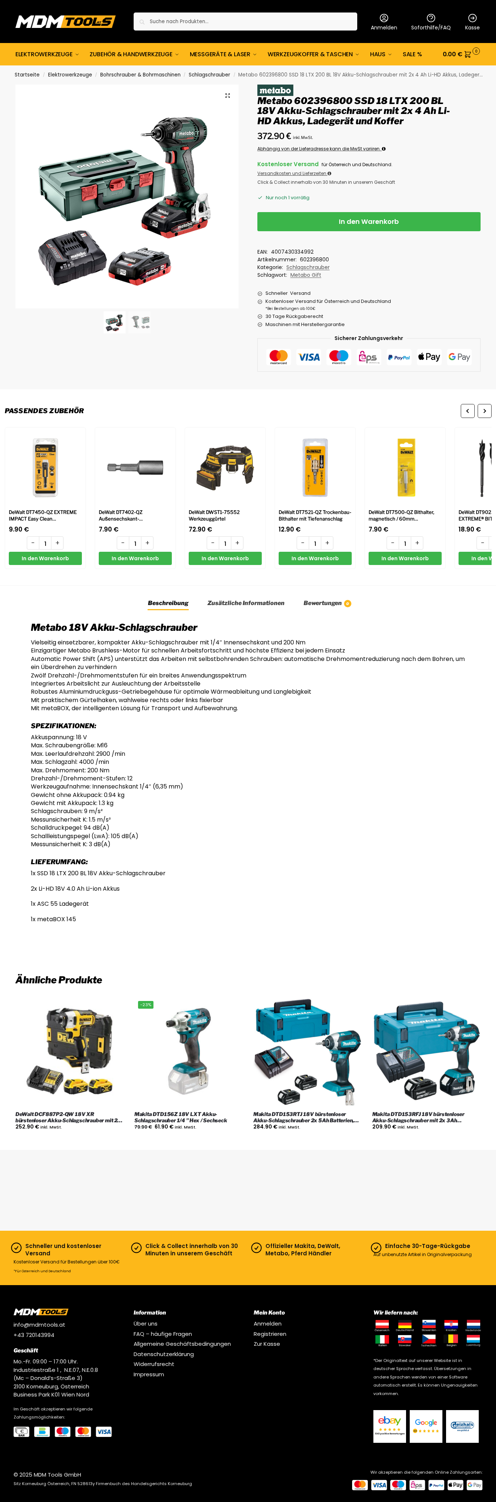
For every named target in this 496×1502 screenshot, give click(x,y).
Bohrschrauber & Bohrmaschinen (140, 74)
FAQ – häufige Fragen (163, 1334)
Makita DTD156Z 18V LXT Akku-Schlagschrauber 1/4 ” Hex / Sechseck (180, 1117)
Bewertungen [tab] (326, 603)
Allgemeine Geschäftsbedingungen (182, 1344)
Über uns (146, 1323)
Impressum (149, 1374)
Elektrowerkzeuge (70, 74)
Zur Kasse (267, 1344)
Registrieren (270, 1334)
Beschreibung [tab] (168, 603)
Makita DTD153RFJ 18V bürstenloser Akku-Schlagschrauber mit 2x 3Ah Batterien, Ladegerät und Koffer (418, 1117)
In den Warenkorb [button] (69, 1142)
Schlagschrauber (209, 74)
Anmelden (384, 27)
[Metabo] (275, 90)
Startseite (27, 74)
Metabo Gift (305, 275)
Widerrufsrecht (154, 1364)
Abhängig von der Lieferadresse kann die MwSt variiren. (319, 149)
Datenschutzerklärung (164, 1354)
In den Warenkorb (369, 221)
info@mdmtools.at (39, 1324)
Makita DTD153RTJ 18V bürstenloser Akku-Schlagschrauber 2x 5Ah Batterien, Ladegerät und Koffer (303, 1117)
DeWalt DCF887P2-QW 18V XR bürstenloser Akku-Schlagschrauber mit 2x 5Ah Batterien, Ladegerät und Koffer (68, 1117)
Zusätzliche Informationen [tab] (246, 603)
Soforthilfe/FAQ (431, 27)
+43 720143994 (34, 1335)
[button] (462, 54)
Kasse (472, 27)
